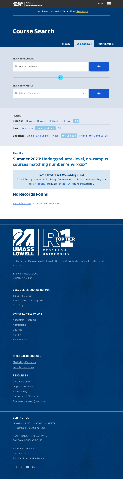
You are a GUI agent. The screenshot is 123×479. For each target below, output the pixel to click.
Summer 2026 (84, 43)
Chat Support (20, 305)
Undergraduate (45, 128)
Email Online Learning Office (29, 300)
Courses (17, 329)
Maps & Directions (23, 386)
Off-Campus (96, 135)
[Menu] (109, 3)
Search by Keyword (23, 58)
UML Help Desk (21, 381)
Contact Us (19, 453)
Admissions (19, 324)
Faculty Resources (23, 367)
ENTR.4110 (68, 183)
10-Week (53, 121)
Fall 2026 (65, 43)
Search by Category (24, 85)
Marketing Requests (24, 362)
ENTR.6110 (39, 183)
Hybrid (83, 135)
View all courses (22, 203)
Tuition (17, 334)
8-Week (41, 121)
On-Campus (69, 135)
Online (30, 135)
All (76, 121)
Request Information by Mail (29, 458)
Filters (17, 115)
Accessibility (20, 391)
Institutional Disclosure (26, 396)
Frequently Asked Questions (29, 401)
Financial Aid (20, 339)
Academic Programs (24, 319)
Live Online (42, 135)
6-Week (30, 121)
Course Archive (106, 43)
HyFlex (54, 135)
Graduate (27, 128)
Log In (100, 3)
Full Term (65, 121)
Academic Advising (23, 448)
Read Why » (82, 11)
